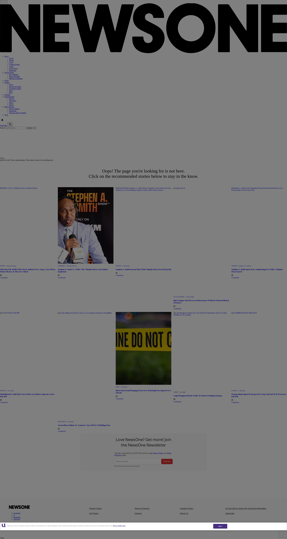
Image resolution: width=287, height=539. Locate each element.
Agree (220, 526)
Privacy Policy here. (119, 526)
